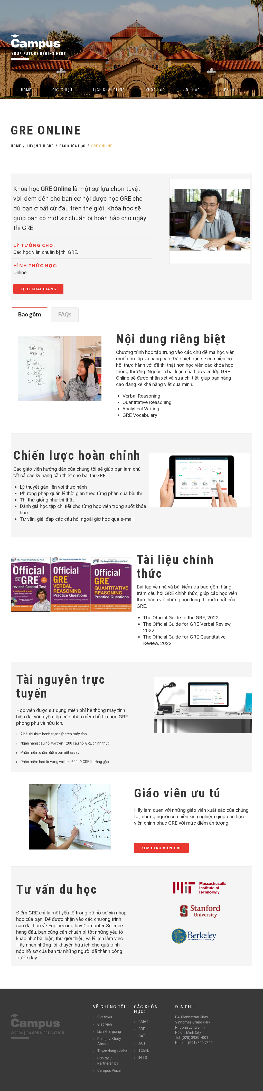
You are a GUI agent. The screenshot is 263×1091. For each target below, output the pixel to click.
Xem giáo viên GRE (161, 847)
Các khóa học (72, 146)
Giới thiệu (62, 90)
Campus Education (45, 1033)
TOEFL (143, 1050)
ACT (142, 1043)
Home (26, 90)
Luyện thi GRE (40, 146)
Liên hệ (228, 90)
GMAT (143, 1022)
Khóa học (155, 90)
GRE (141, 1029)
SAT (141, 1036)
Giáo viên (104, 1024)
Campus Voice (109, 1070)
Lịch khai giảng (109, 90)
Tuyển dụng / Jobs (112, 1051)
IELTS (142, 1058)
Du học (193, 90)
